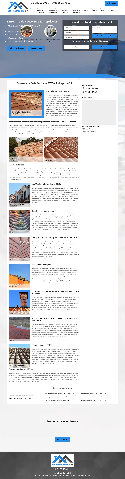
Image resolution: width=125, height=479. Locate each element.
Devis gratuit (111, 3)
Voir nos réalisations (16, 48)
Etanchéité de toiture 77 (103, 9)
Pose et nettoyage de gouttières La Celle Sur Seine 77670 (59, 393)
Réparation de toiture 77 (94, 9)
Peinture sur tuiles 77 (86, 9)
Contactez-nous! (37, 48)
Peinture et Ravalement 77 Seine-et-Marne (53, 10)
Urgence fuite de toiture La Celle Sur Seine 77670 (94, 397)
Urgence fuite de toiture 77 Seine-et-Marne (41, 10)
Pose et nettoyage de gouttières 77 (76, 10)
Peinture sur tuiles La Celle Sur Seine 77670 (20, 398)
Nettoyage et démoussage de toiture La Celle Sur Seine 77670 (60, 397)
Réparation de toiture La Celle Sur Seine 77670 (21, 395)
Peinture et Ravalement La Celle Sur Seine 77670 (93, 400)
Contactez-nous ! (83, 475)
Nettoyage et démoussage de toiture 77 (65, 10)
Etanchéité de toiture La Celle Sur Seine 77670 (57, 400)
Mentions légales (69, 475)
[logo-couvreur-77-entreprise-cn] (18, 6)
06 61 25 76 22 (62, 3)
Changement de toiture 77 (113, 9)
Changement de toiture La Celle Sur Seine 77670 (93, 393)
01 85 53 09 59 (41, 3)
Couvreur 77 (32, 9)
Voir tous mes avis (62, 439)
